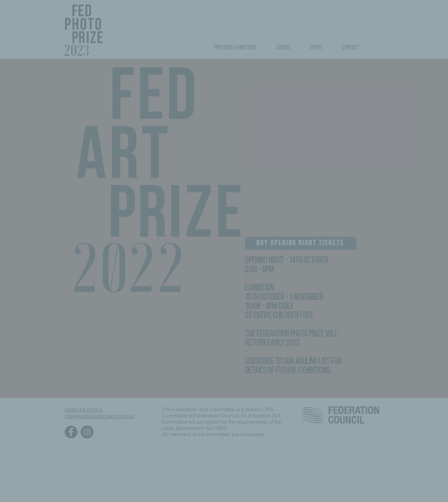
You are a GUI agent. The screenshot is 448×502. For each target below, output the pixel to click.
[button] (334, 203)
